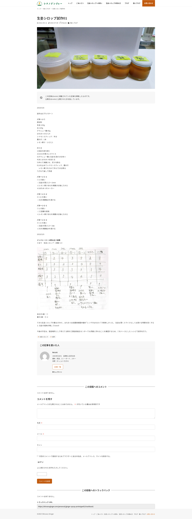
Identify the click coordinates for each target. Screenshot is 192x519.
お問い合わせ (151, 514)
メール (40, 434)
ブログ (136, 514)
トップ (93, 514)
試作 (53, 337)
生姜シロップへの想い (111, 514)
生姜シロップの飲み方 (126, 514)
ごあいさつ (99, 514)
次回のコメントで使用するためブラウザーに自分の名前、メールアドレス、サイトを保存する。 (75, 456)
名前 (39, 423)
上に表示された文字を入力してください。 (53, 467)
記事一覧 (57, 367)
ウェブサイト (58, 372)
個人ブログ (74, 23)
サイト (39, 445)
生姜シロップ (43, 337)
